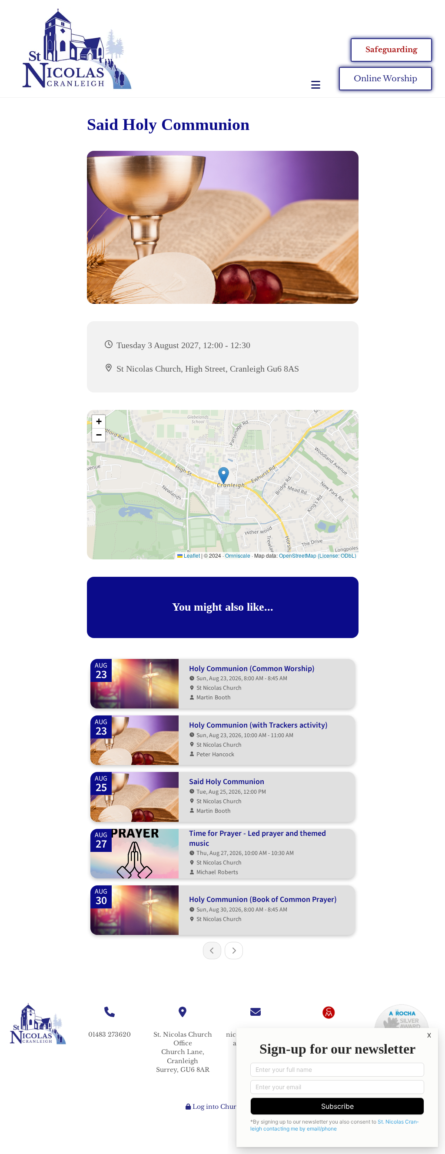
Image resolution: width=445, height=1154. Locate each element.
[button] (257, 85)
